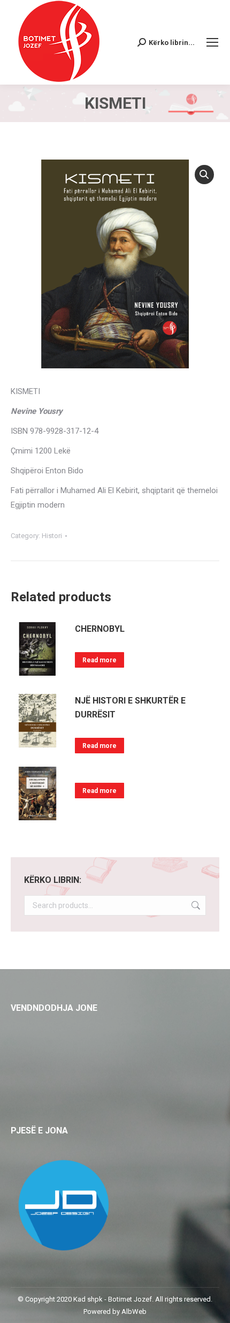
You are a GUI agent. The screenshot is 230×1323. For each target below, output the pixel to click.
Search (194, 905)
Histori (52, 536)
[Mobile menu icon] (212, 42)
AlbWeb (134, 1311)
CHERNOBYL (100, 629)
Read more (99, 660)
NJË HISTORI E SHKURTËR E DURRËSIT (130, 707)
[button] (204, 174)
